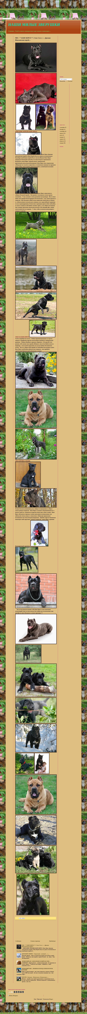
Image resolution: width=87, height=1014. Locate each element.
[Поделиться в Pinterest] (24, 918)
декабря (62, 129)
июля (61, 135)
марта (61, 139)
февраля (62, 141)
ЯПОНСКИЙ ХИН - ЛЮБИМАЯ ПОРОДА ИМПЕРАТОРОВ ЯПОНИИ (37, 969)
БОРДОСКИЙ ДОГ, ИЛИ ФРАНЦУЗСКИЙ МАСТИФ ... (36, 961)
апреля (61, 133)
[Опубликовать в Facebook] (23, 918)
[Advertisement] (41, 9)
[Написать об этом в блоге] (20, 918)
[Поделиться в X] (21, 918)
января (61, 137)
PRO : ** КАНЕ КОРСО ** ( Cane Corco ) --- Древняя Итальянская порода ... (35, 945)
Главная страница (35, 941)
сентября (62, 127)
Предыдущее (52, 941)
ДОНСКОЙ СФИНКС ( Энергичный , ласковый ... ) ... (35, 954)
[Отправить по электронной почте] (19, 918)
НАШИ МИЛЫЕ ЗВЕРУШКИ (34, 24)
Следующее (18, 941)
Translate (70, 81)
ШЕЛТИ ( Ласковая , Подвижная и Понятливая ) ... (35, 977)
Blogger (51, 999)
